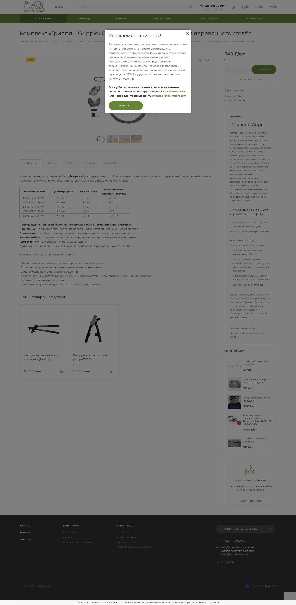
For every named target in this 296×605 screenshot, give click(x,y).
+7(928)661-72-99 (174, 91)
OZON (130, 74)
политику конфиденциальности (189, 602)
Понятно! (125, 105)
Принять (214, 602)
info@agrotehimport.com (169, 95)
